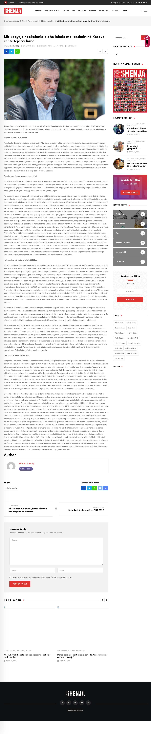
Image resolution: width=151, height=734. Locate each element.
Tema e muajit (22, 651)
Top (29, 651)
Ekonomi (92, 10)
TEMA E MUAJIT (51, 10)
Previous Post (16, 506)
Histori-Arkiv (104, 10)
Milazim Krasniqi (12, 46)
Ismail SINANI (133, 338)
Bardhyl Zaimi (120, 328)
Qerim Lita (118, 348)
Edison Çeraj (132, 333)
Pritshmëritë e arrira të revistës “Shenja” (31, 2)
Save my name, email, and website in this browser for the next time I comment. (42, 577)
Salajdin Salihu (130, 348)
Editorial (38, 10)
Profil (125, 10)
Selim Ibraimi (119, 353)
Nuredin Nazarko (134, 343)
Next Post (97, 507)
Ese (73, 10)
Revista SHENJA (130, 193)
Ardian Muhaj (131, 323)
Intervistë (82, 10)
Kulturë (115, 10)
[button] (102, 600)
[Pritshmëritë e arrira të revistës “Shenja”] (118, 163)
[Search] (141, 10)
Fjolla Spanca (119, 338)
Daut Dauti (131, 328)
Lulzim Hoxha (120, 343)
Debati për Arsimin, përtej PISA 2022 (86, 510)
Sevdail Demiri (132, 353)
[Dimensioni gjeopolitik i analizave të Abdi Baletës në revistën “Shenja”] (118, 146)
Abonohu (130, 299)
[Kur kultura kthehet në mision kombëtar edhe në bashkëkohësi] (118, 128)
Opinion (66, 10)
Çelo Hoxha (119, 358)
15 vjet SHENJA (10, 651)
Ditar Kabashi (119, 333)
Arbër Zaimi (119, 323)
